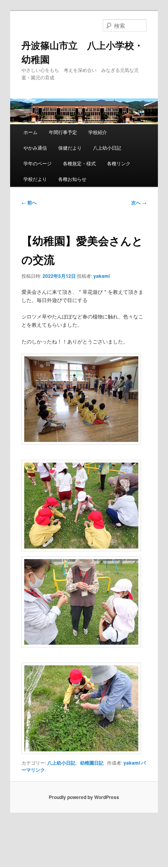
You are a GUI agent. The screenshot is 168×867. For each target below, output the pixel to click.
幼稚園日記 (92, 762)
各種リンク (118, 163)
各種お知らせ (72, 178)
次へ (139, 202)
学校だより (35, 178)
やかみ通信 (35, 147)
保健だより (70, 147)
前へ (29, 202)
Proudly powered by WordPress (84, 797)
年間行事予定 (63, 132)
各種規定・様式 (79, 163)
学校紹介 (97, 132)
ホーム (30, 132)
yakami (101, 275)
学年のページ (37, 163)
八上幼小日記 (107, 147)
